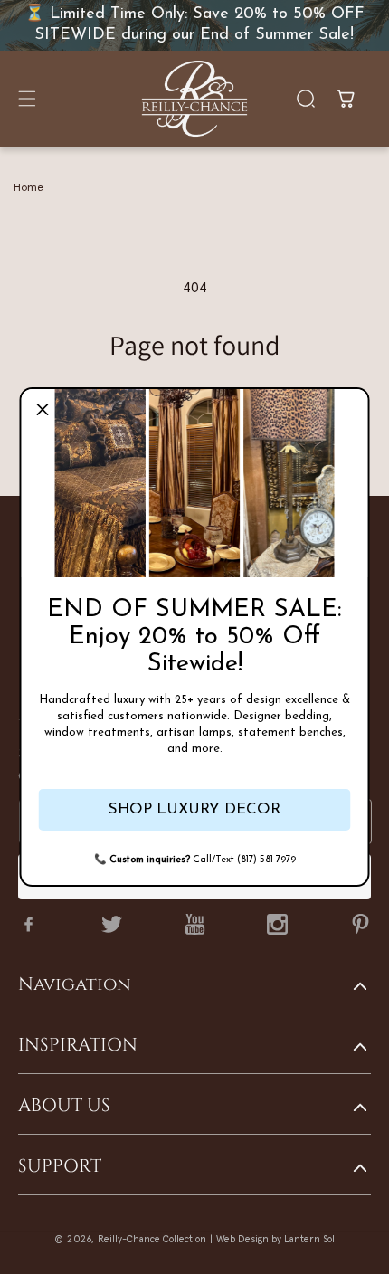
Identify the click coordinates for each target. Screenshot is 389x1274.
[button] (42, 410)
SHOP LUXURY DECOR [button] (194, 809)
